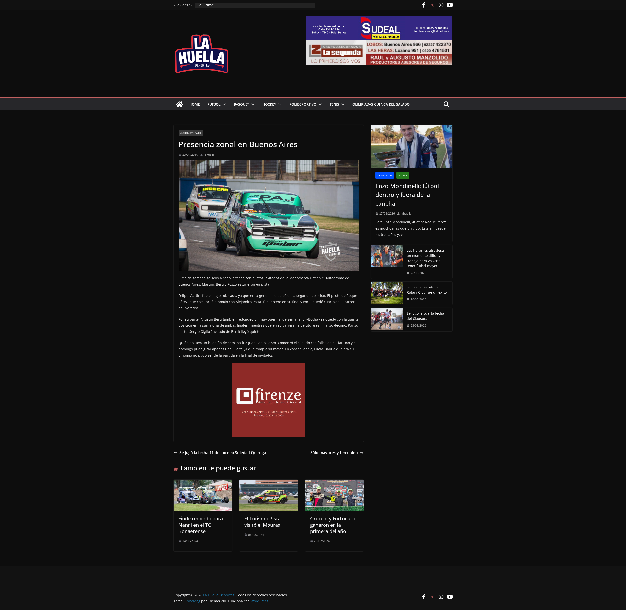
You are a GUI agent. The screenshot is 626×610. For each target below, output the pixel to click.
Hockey (269, 104)
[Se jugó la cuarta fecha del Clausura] (387, 319)
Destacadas (384, 175)
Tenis (334, 104)
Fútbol (214, 104)
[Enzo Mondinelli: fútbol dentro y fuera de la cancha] (411, 146)
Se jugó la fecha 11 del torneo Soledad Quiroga (222, 452)
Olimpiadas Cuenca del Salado (381, 104)
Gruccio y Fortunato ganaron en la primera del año (332, 525)
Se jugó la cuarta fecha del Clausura (425, 316)
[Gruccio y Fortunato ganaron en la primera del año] (334, 483)
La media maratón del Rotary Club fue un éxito (427, 290)
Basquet (241, 104)
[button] (223, 104)
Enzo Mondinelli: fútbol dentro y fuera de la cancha (407, 194)
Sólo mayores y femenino (334, 452)
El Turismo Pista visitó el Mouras (262, 521)
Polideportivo (302, 104)
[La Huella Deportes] (179, 104)
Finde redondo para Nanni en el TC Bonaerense (201, 525)
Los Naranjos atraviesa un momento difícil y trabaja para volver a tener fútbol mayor (425, 258)
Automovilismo (190, 133)
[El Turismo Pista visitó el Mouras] (268, 483)
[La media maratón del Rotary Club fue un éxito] (387, 293)
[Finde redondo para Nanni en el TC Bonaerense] (203, 483)
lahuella (209, 155)
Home (194, 104)
